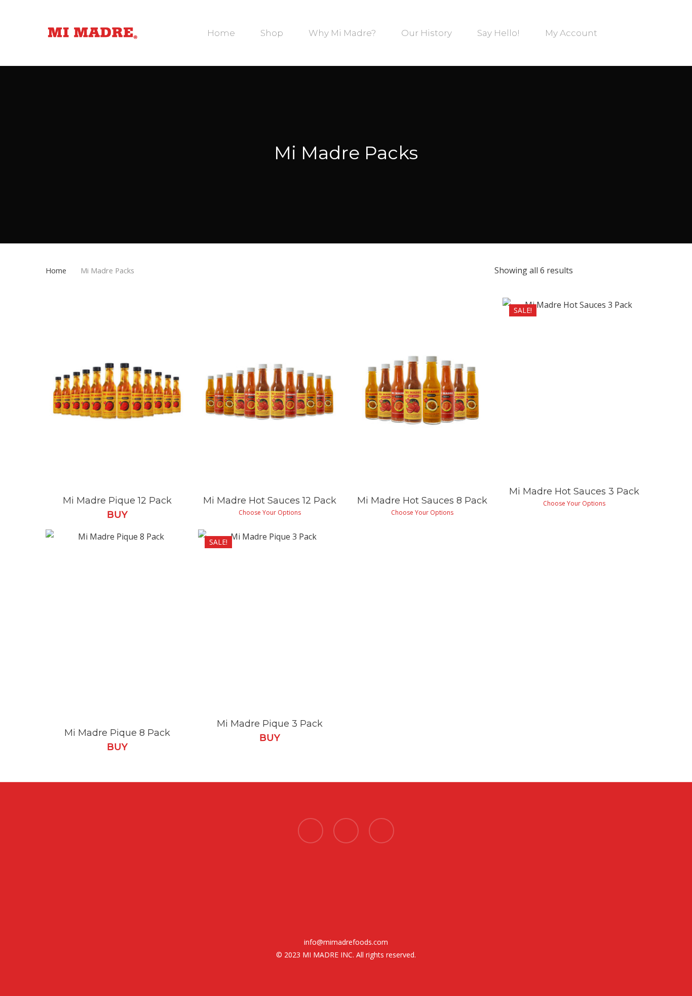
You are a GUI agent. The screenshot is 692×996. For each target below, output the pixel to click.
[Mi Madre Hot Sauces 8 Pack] (422, 392)
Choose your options (270, 513)
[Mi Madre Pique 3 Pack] (269, 618)
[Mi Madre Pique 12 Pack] (117, 392)
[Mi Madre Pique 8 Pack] (117, 623)
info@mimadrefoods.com (346, 942)
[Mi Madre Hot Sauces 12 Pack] (269, 392)
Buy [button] (117, 515)
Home (56, 270)
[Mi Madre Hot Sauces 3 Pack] (574, 387)
